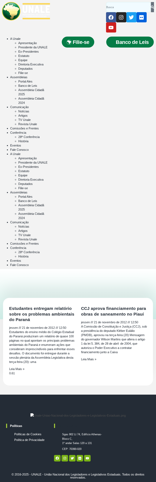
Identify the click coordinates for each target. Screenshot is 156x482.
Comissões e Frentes (24, 128)
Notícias (23, 111)
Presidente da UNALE (33, 47)
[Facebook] (111, 17)
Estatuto (23, 56)
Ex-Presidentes (28, 51)
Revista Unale (27, 124)
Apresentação (27, 43)
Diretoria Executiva (30, 64)
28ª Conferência (29, 137)
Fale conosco (67, 426)
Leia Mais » (16, 369)
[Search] (152, 7)
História (23, 141)
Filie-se (23, 73)
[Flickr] (141, 17)
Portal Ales (25, 81)
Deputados (25, 68)
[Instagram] (121, 17)
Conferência (18, 132)
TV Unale (24, 120)
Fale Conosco (19, 149)
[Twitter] (131, 17)
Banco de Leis (27, 85)
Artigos (23, 115)
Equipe (22, 60)
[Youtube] (111, 27)
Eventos (15, 145)
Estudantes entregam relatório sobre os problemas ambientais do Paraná (41, 314)
